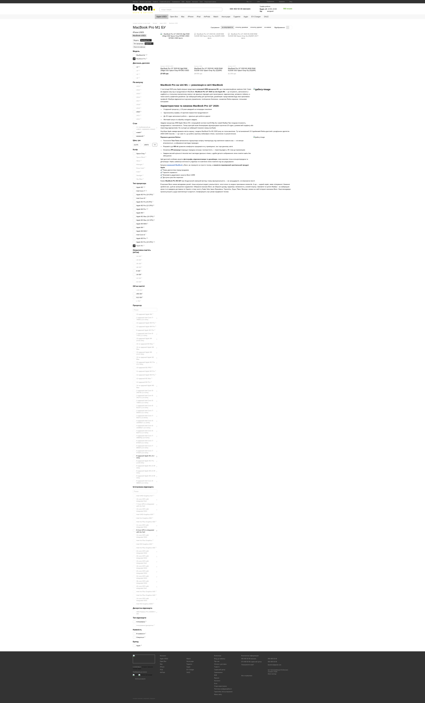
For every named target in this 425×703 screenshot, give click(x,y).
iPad (198, 17)
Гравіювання (176, 2)
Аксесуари (226, 17)
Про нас (135, 2)
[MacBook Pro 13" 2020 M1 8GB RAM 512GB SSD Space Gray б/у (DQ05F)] (243, 48)
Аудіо (246, 17)
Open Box (174, 17)
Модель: (136, 40)
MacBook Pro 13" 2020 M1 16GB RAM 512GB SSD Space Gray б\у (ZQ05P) (208, 69)
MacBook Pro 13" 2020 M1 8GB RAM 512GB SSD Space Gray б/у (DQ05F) (242, 69)
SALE (266, 17)
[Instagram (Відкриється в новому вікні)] (235, 2)
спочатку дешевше (241, 27)
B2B (183, 2)
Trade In (155, 2)
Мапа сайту (218, 694)
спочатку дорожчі (256, 27)
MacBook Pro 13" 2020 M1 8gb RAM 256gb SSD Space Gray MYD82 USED (174, 69)
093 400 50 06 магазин (240, 9)
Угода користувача (210, 2)
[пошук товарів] (220, 9)
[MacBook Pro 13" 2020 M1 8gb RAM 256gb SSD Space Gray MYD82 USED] (175, 48)
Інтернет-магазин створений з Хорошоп (144, 698)
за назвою (267, 27)
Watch (215, 17)
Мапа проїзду (272, 674)
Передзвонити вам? (247, 665)
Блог (201, 2)
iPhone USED (138, 32)
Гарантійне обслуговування (223, 691)
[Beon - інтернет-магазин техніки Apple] (144, 659)
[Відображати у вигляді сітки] (287, 27)
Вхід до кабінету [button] (219, 659)
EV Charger (256, 17)
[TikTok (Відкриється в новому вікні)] (241, 2)
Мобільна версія (140, 679)
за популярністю (227, 27)
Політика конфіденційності (223, 689)
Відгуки (188, 2)
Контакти (195, 2)
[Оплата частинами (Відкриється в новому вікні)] (145, 675)
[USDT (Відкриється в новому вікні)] (135, 675)
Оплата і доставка (145, 2)
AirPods (207, 17)
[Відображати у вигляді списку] (290, 27)
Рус (250, 1)
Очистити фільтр (139, 47)
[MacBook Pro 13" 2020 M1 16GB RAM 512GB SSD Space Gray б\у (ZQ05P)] (209, 48)
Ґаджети (237, 17)
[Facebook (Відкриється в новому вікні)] (243, 2)
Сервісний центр (165, 2)
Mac (182, 17)
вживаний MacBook (175, 165)
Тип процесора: (139, 43)
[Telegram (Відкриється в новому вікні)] (238, 2)
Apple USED (161, 17)
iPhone (190, 17)
